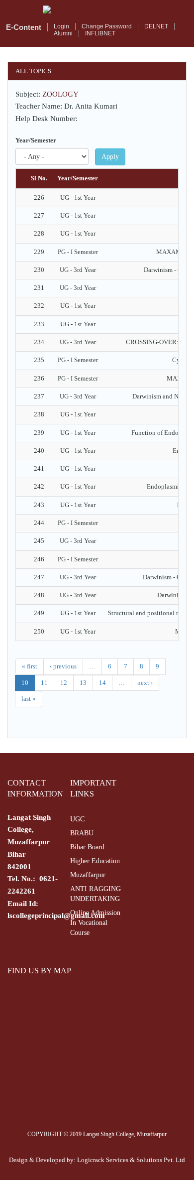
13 (83, 682)
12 (63, 682)
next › (145, 682)
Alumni (63, 33)
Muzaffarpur (87, 875)
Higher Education (95, 861)
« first (29, 666)
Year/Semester (35, 140)
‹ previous (63, 666)
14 (102, 682)
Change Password (107, 26)
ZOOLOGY (60, 94)
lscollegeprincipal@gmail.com (56, 915)
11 (44, 682)
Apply (110, 156)
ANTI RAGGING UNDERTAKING (95, 894)
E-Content (23, 27)
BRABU (82, 833)
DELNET (156, 26)
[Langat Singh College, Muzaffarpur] (97, 10)
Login (61, 26)
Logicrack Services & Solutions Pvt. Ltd (131, 1160)
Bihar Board (87, 847)
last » (28, 698)
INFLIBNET (100, 33)
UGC (77, 819)
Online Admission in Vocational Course (95, 922)
